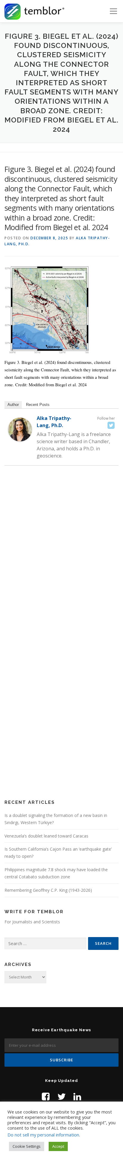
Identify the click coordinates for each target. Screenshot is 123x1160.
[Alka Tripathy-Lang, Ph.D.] (20, 429)
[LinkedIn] (77, 1096)
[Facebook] (46, 1096)
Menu (113, 11)
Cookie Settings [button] (27, 1146)
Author (13, 404)
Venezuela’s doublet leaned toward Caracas (46, 836)
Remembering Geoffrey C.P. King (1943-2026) (48, 890)
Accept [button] (58, 1146)
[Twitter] (111, 425)
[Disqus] (61, 556)
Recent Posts (38, 404)
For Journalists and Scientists (32, 922)
